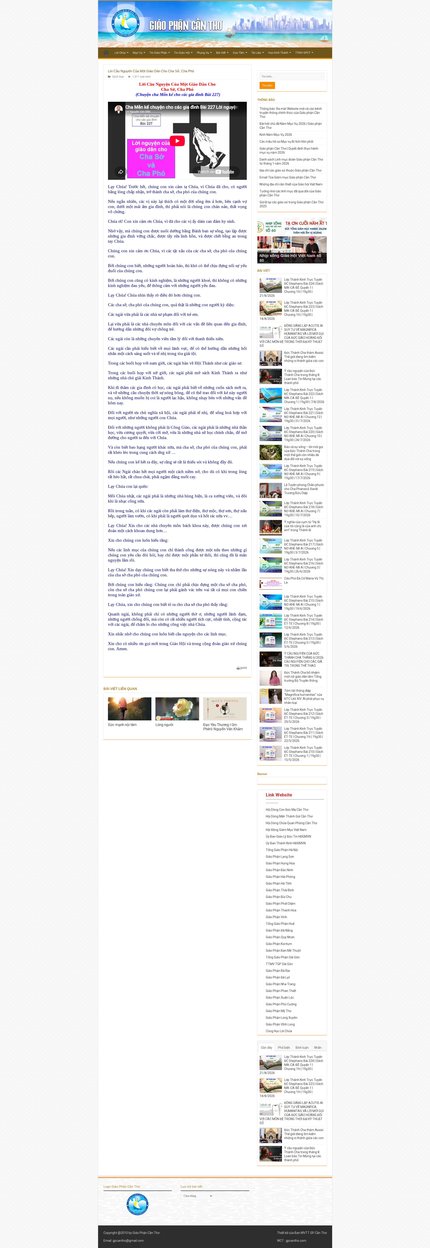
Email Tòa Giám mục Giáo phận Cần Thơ (288, 177)
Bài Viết (221, 52)
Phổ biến (284, 1047)
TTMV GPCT (302, 52)
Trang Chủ (106, 52)
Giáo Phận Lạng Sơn (280, 856)
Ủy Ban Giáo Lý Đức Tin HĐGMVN (288, 836)
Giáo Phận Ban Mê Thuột (283, 950)
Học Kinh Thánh (278, 52)
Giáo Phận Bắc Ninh (279, 870)
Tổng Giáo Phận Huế (280, 923)
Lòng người (164, 725)
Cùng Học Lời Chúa (279, 1031)
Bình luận (302, 1047)
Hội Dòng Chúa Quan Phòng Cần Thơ (291, 823)
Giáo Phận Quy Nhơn (280, 937)
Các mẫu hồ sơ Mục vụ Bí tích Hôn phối (286, 141)
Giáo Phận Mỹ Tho (278, 1011)
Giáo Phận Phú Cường (281, 1004)
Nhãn (318, 1047)
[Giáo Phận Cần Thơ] (215, 24)
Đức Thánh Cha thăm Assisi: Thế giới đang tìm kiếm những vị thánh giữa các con (304, 357)
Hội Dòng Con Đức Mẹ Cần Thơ (287, 809)
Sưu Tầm (238, 52)
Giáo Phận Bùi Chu (279, 897)
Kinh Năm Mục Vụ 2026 (276, 134)
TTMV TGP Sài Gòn (279, 964)
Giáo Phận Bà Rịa (278, 970)
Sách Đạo (118, 76)
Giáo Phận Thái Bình (280, 890)
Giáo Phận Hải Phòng (280, 877)
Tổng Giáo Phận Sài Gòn (283, 957)
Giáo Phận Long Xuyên (281, 1017)
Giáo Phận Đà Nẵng (279, 930)
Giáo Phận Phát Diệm (280, 903)
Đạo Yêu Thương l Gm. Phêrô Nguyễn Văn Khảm (223, 727)
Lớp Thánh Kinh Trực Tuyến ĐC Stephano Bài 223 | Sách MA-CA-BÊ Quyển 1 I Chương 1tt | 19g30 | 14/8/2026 (291, 310)
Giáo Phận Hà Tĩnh (279, 883)
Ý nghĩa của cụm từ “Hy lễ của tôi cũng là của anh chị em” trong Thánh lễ (302, 526)
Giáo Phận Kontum (279, 944)
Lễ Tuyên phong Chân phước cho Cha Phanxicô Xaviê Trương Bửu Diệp (304, 489)
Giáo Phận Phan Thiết (281, 991)
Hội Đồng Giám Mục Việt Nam (286, 830)
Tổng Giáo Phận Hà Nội (282, 850)
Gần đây (266, 1047)
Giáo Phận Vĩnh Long (280, 1024)
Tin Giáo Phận (158, 52)
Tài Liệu (256, 52)
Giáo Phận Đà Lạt (278, 977)
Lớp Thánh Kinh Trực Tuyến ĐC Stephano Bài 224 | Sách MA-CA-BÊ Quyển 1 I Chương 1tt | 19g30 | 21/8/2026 (291, 287)
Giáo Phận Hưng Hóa (280, 863)
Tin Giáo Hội (182, 52)
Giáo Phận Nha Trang (280, 984)
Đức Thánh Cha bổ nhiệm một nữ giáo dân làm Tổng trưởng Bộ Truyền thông (302, 676)
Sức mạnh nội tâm (122, 725)
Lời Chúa (120, 52)
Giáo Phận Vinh (276, 917)
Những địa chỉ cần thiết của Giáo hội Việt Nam (291, 184)
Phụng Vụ (203, 52)
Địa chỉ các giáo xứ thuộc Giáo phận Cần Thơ (290, 170)
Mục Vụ (137, 52)
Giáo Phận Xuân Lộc (280, 997)
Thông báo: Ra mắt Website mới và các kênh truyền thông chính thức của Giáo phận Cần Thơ (291, 113)
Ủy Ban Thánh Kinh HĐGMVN (286, 843)
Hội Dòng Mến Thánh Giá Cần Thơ (289, 816)
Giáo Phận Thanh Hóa (281, 910)
